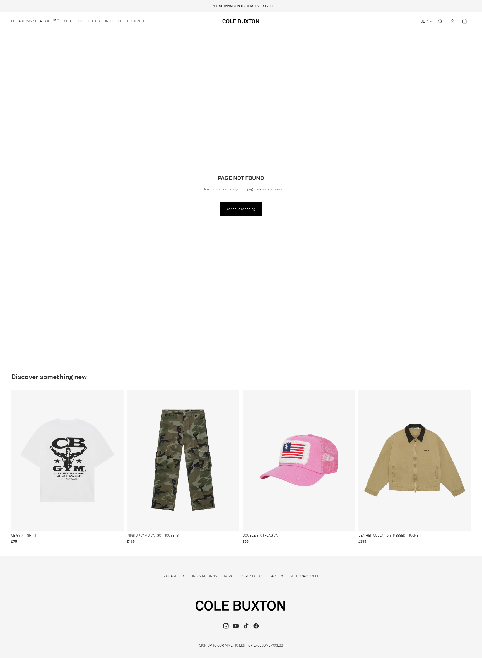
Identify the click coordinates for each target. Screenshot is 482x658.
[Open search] (440, 21)
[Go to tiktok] (246, 626)
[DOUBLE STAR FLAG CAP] (299, 460)
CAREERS (277, 576)
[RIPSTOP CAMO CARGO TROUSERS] (183, 460)
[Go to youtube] (236, 626)
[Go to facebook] (256, 626)
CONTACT (169, 576)
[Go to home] (241, 21)
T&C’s (227, 576)
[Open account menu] (452, 21)
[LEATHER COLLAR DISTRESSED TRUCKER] (414, 460)
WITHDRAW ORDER (305, 576)
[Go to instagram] (226, 626)
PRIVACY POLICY (250, 576)
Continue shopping (241, 209)
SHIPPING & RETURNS (200, 576)
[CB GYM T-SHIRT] (67, 460)
